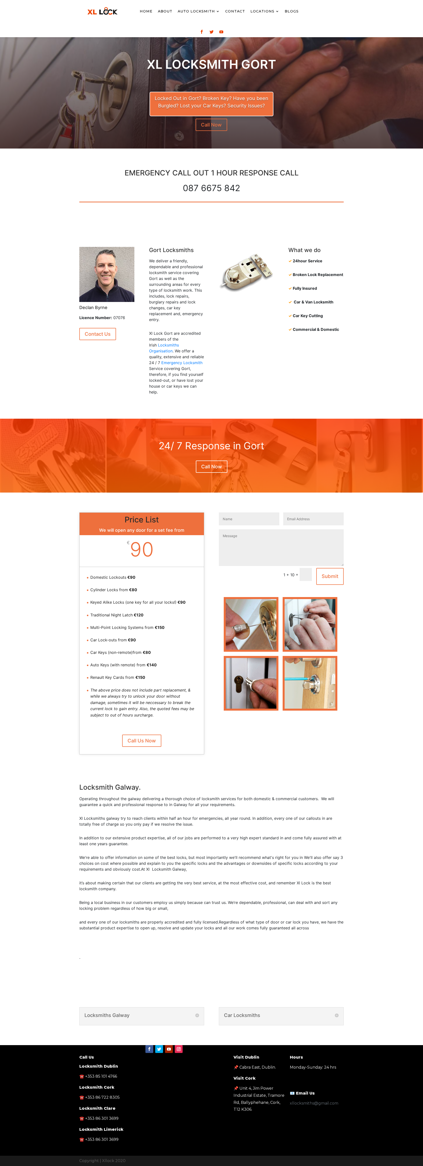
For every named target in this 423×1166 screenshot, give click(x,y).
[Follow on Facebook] (202, 32)
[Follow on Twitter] (211, 32)
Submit (330, 576)
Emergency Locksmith (181, 362)
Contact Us (98, 334)
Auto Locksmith (196, 11)
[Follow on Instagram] (179, 1049)
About (165, 11)
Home (146, 11)
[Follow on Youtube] (221, 32)
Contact (235, 11)
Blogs (292, 11)
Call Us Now (142, 741)
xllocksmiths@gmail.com (314, 1103)
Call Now (211, 125)
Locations (262, 11)
